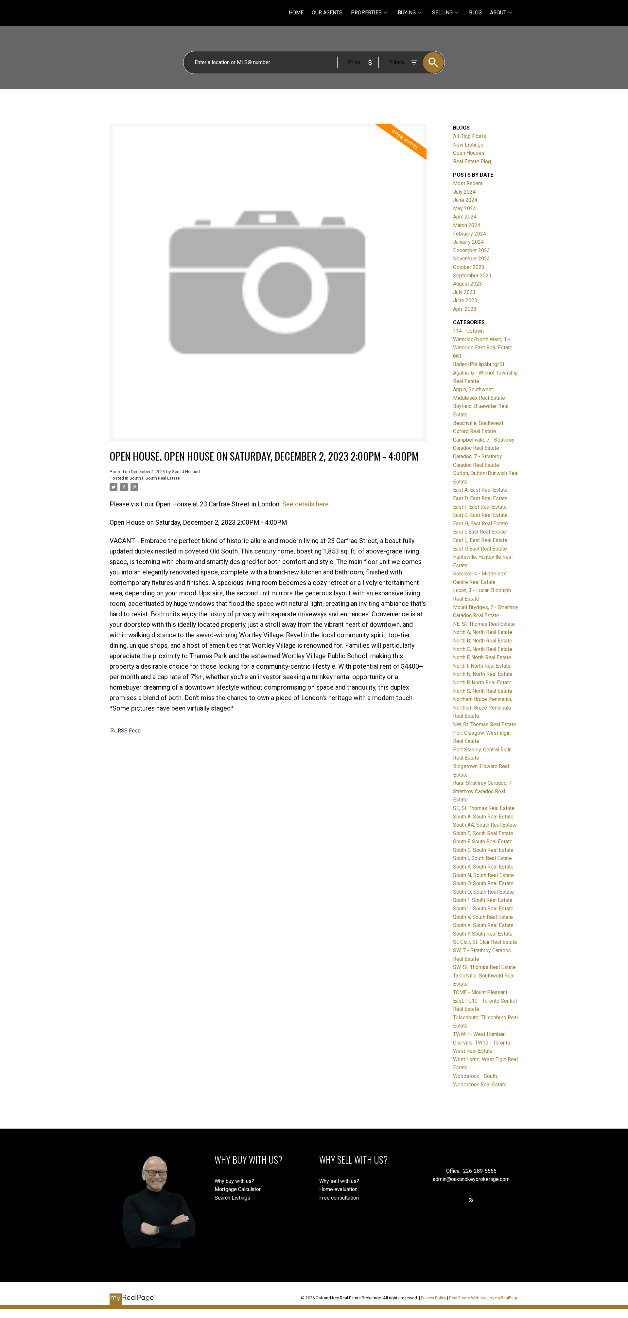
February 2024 (469, 234)
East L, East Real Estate (480, 540)
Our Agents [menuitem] (327, 12)
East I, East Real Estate (479, 532)
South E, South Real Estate (483, 833)
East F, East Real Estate (480, 507)
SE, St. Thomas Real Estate (484, 808)
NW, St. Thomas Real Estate (484, 724)
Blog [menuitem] (475, 12)
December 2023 (471, 250)
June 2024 (465, 200)
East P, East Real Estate (480, 549)
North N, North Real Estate (483, 674)
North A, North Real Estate (482, 632)
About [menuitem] (498, 12)
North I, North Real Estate (482, 666)
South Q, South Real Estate (483, 892)
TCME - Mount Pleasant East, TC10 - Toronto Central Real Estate (485, 1000)
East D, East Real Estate (480, 498)
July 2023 (464, 292)
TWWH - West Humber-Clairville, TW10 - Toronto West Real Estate (481, 1042)
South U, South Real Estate (483, 908)
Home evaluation (338, 1189)
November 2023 (471, 258)
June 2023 (465, 300)
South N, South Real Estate (483, 875)
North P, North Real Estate (482, 682)
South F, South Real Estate (155, 478)
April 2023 (465, 309)
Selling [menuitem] (442, 12)
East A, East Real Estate (480, 490)
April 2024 (465, 217)
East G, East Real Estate (480, 515)
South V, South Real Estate (483, 917)
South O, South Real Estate (483, 883)
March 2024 (466, 225)
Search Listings (232, 1198)
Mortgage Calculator (238, 1189)
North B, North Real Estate (482, 641)
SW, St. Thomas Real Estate (484, 967)
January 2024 (468, 242)
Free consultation (339, 1198)
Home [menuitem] (296, 12)
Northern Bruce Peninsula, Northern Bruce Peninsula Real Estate (482, 707)
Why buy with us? (234, 1181)
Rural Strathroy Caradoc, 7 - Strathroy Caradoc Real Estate (484, 791)
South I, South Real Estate (482, 858)
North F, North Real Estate (482, 657)
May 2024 (464, 208)
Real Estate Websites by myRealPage (483, 1297)
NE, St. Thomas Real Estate (484, 624)
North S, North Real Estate (482, 691)
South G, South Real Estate (483, 850)
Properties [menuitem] (366, 12)
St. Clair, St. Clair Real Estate (485, 942)
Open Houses (468, 153)
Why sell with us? (339, 1181)
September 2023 (472, 275)
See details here (305, 504)
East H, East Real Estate (480, 523)
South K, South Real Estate (483, 867)
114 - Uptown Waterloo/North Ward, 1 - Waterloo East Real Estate (483, 339)
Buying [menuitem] (407, 12)
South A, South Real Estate (483, 817)
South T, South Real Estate (483, 900)
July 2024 (464, 192)
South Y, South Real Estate (483, 934)
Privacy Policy (433, 1297)
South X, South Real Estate (483, 925)
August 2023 (467, 284)
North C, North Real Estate (482, 649)
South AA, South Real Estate (485, 825)
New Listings (468, 145)
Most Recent (467, 183)
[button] (471, 1200)
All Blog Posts (469, 136)
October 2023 (468, 267)
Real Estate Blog (472, 161)
